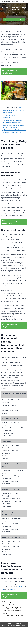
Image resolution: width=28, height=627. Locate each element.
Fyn (2, 589)
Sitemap (18, 625)
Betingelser (24, 625)
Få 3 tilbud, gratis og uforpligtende (14, 20)
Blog (14, 625)
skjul (20, 107)
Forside (3, 625)
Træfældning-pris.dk (9, 2)
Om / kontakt (9, 625)
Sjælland (13, 589)
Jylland (20, 586)
